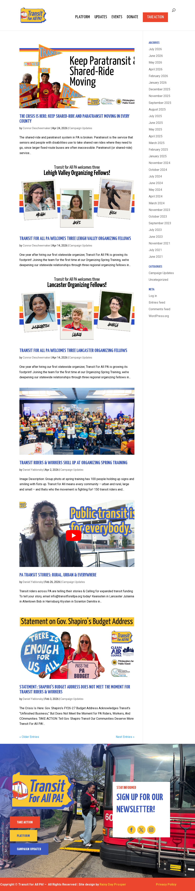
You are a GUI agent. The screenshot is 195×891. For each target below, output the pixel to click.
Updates (100, 17)
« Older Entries (29, 737)
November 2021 (159, 243)
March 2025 (157, 143)
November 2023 (159, 210)
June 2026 (156, 56)
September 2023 (160, 223)
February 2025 (158, 149)
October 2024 (158, 170)
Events (117, 17)
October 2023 (158, 216)
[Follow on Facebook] (131, 830)
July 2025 (155, 116)
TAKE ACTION (25, 822)
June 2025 (156, 123)
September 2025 (160, 103)
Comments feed (159, 309)
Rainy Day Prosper (113, 884)
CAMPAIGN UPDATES (29, 849)
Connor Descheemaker (36, 128)
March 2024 (157, 203)
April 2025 (155, 136)
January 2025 (158, 156)
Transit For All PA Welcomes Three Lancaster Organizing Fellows (73, 350)
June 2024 (156, 183)
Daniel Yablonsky (33, 469)
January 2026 (158, 82)
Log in (153, 296)
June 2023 (156, 236)
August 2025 (157, 109)
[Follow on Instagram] (151, 830)
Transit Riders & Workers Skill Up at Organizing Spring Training (73, 463)
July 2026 (155, 49)
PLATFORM (23, 836)
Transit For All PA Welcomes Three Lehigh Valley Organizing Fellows (75, 238)
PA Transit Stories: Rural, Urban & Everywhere (57, 575)
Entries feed (157, 302)
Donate (132, 17)
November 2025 (159, 96)
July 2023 (155, 230)
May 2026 (155, 62)
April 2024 (155, 196)
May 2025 (155, 129)
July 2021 (155, 250)
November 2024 (159, 163)
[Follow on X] (141, 830)
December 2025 (159, 89)
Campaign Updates (80, 128)
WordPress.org (159, 316)
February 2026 (158, 76)
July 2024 (155, 176)
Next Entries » (125, 737)
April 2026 (155, 69)
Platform (82, 17)
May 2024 (155, 190)
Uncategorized (158, 279)
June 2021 (156, 256)
